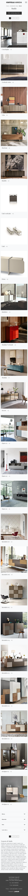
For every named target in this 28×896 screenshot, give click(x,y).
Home (7, 6)
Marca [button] (3, 814)
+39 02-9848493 (14, 882)
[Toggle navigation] (26, 2)
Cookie (11, 888)
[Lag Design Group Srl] (14, 2)
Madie (20, 6)
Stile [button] (3, 824)
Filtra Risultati (15, 13)
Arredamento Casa (14, 6)
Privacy (7, 888)
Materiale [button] (4, 819)
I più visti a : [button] (5, 830)
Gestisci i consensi (18, 888)
